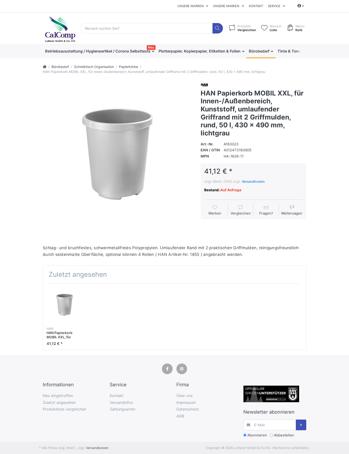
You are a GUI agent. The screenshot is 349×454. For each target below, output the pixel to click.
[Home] (45, 66)
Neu (151, 47)
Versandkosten (253, 181)
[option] (118, 156)
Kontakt (256, 6)
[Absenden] (301, 425)
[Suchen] (217, 28)
